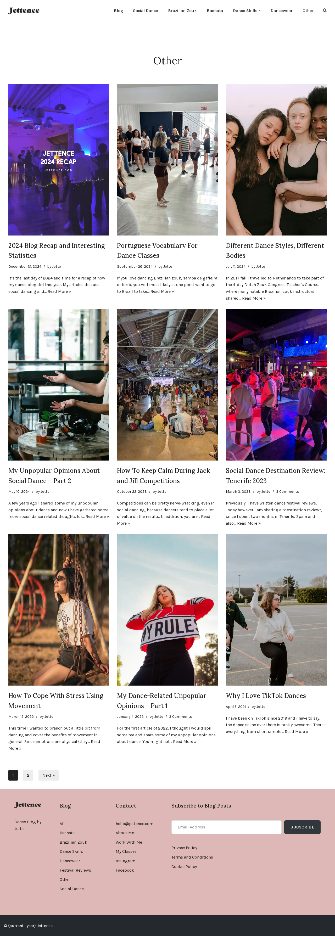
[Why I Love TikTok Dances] (276, 610)
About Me (125, 832)
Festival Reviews (75, 870)
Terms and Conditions (192, 857)
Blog (118, 10)
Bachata (215, 10)
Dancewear (282, 10)
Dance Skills (71, 851)
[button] (260, 10)
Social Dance (145, 10)
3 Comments (287, 491)
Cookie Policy (184, 866)
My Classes (126, 851)
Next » (48, 775)
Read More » (59, 291)
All (62, 823)
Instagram (125, 860)
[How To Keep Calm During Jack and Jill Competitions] (167, 385)
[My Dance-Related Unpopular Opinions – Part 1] (167, 610)
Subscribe (302, 827)
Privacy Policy (184, 847)
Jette (56, 266)
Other (308, 10)
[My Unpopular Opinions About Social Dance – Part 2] (58, 385)
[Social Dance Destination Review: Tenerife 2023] (276, 385)
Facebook (125, 870)
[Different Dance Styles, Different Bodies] (276, 160)
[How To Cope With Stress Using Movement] (58, 610)
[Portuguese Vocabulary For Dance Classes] (167, 160)
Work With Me (129, 842)
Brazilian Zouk (182, 10)
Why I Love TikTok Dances (266, 696)
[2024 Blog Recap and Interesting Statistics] (58, 160)
